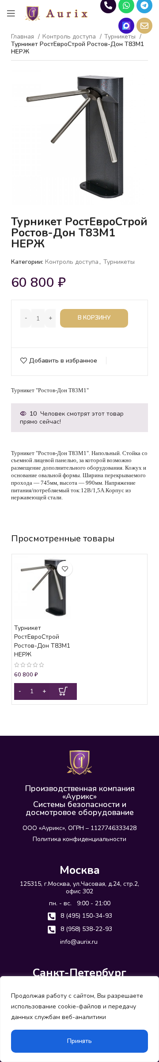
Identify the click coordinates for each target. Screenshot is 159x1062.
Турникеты (119, 262)
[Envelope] (144, 26)
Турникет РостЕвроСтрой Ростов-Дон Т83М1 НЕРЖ (42, 641)
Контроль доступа (70, 37)
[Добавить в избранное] (64, 568)
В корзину (94, 318)
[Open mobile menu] (11, 13)
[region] (79, 1019)
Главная (23, 37)
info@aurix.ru (79, 942)
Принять (79, 1041)
